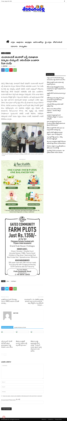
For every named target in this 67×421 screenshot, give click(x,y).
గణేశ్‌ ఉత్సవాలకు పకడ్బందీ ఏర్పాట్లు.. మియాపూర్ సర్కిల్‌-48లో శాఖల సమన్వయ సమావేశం (56, 99)
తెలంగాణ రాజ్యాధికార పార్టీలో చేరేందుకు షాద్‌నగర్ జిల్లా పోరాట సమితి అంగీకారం (56, 142)
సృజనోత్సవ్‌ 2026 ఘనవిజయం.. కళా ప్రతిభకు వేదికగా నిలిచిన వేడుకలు (56, 151)
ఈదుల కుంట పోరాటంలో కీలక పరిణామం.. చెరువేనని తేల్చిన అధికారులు (54, 110)
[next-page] (5, 354)
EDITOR (5, 66)
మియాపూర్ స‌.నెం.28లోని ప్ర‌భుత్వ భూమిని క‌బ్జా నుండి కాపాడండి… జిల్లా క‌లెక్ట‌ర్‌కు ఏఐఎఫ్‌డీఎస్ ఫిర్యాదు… (34, 302)
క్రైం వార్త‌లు (48, 42)
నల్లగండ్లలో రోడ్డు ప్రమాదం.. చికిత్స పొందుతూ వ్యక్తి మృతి (55, 137)
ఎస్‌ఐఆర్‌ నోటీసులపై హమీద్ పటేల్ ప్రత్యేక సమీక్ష (55, 105)
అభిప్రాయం (19, 42)
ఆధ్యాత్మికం (28, 42)
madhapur (13, 281)
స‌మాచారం (14, 46)
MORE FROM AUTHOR (20, 327)
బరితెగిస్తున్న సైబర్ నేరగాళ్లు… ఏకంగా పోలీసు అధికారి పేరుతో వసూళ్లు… (10, 301)
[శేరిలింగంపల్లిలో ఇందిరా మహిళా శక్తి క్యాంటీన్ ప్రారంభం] (22, 335)
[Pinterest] (11, 70)
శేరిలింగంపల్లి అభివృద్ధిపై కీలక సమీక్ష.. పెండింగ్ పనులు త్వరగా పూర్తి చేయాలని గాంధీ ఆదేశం (36, 346)
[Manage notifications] (3, 417)
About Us (44, 419)
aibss (8, 281)
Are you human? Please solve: (8, 400)
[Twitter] (7, 70)
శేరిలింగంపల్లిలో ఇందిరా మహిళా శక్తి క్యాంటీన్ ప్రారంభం (21, 343)
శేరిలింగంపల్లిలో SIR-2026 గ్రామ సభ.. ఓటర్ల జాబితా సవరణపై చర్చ (56, 128)
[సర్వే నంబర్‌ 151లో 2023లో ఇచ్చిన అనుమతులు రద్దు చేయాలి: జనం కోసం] (7, 335)
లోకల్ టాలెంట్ (57, 42)
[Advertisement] (33, 27)
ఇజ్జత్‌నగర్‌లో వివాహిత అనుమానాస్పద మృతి (56, 94)
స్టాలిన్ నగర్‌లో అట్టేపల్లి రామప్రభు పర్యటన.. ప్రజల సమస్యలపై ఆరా (55, 133)
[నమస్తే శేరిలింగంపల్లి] (33, 8)
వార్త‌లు (13, 42)
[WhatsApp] (15, 70)
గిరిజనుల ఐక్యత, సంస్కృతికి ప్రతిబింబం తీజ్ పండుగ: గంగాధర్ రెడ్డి (56, 147)
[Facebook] (64, 1)
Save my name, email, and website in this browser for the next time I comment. (22, 396)
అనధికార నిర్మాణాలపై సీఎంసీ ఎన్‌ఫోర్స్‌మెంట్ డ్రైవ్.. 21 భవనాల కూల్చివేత (55, 116)
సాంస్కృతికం (23, 46)
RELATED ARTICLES (7, 327)
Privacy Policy (58, 419)
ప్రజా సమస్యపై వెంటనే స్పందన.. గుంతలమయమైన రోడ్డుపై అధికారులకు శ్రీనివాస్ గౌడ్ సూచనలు (56, 123)
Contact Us (50, 419)
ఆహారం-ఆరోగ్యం (38, 42)
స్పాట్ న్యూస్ (8, 53)
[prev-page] (2, 354)
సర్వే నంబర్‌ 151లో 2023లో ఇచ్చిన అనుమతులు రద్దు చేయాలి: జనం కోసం (7, 344)
